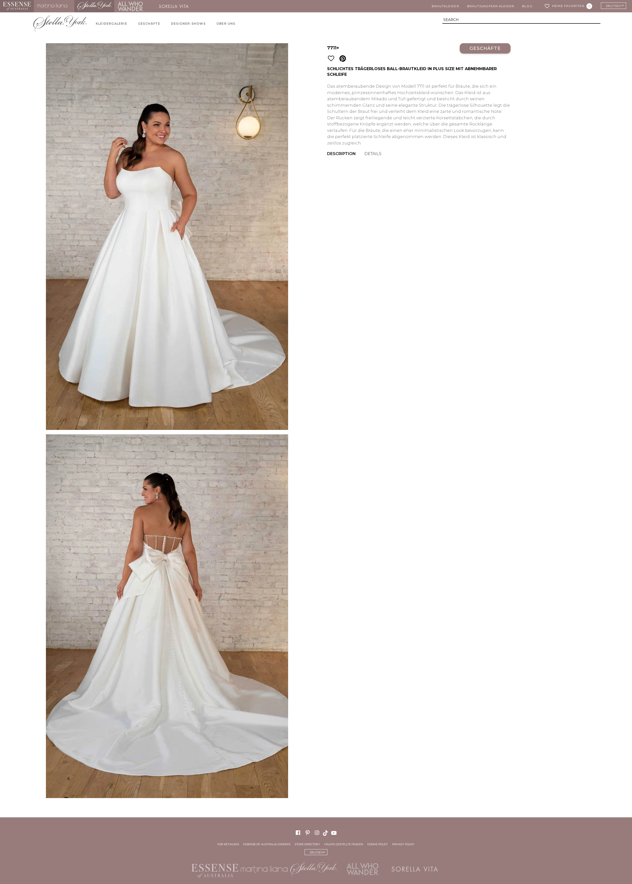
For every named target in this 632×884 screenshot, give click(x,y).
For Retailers (228, 844)
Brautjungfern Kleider (490, 6)
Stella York (94, 6)
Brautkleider (445, 6)
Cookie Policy (377, 844)
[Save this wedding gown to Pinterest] (342, 59)
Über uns (226, 23)
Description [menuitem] (341, 153)
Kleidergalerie (111, 23)
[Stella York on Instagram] (317, 833)
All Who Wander (130, 6)
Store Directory (307, 844)
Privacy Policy (403, 844)
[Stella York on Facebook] (298, 833)
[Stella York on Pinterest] (308, 833)
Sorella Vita (175, 6)
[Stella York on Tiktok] (326, 832)
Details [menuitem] (372, 153)
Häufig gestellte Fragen (343, 844)
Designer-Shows (188, 23)
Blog (527, 6)
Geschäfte (149, 23)
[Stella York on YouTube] (334, 832)
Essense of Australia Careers (266, 844)
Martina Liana (54, 6)
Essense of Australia (17, 6)
